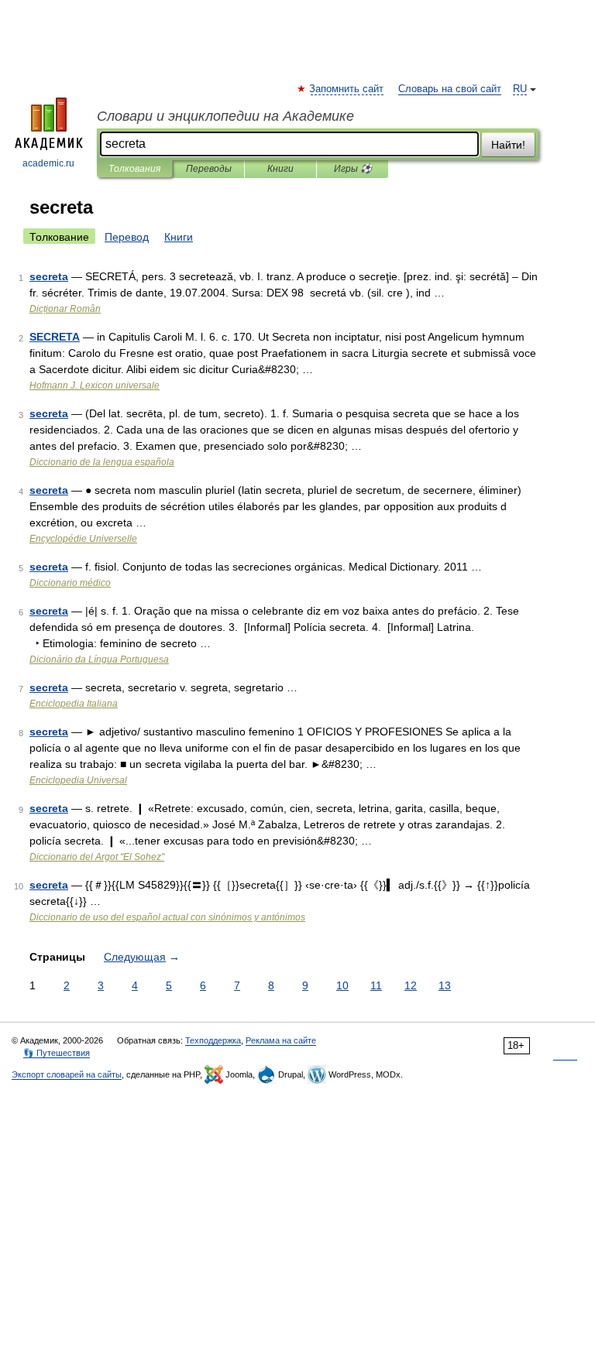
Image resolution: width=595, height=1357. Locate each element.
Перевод (127, 237)
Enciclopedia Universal (78, 780)
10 (342, 985)
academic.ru (48, 163)
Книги (280, 168)
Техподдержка (213, 1040)
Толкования (134, 168)
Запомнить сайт (347, 89)
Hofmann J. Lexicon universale (94, 385)
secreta (48, 276)
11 (376, 985)
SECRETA (54, 337)
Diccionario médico (70, 582)
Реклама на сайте (281, 1040)
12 (410, 985)
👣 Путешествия (56, 1052)
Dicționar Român (65, 308)
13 (445, 985)
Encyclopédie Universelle (83, 538)
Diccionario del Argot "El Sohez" (96, 857)
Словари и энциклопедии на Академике (225, 116)
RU (520, 89)
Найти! (508, 145)
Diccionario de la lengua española (101, 462)
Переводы (209, 168)
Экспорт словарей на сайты (67, 1074)
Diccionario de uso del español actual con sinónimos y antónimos (167, 917)
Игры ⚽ (353, 168)
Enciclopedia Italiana (73, 703)
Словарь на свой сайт (449, 89)
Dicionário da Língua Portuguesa (99, 659)
